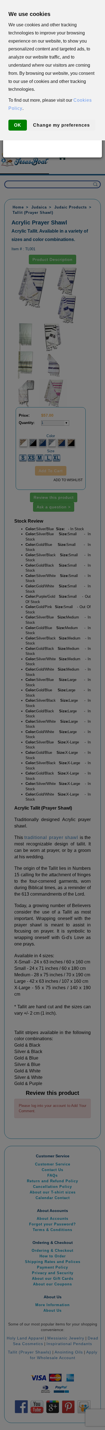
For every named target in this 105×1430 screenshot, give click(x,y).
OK (17, 125)
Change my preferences (61, 125)
